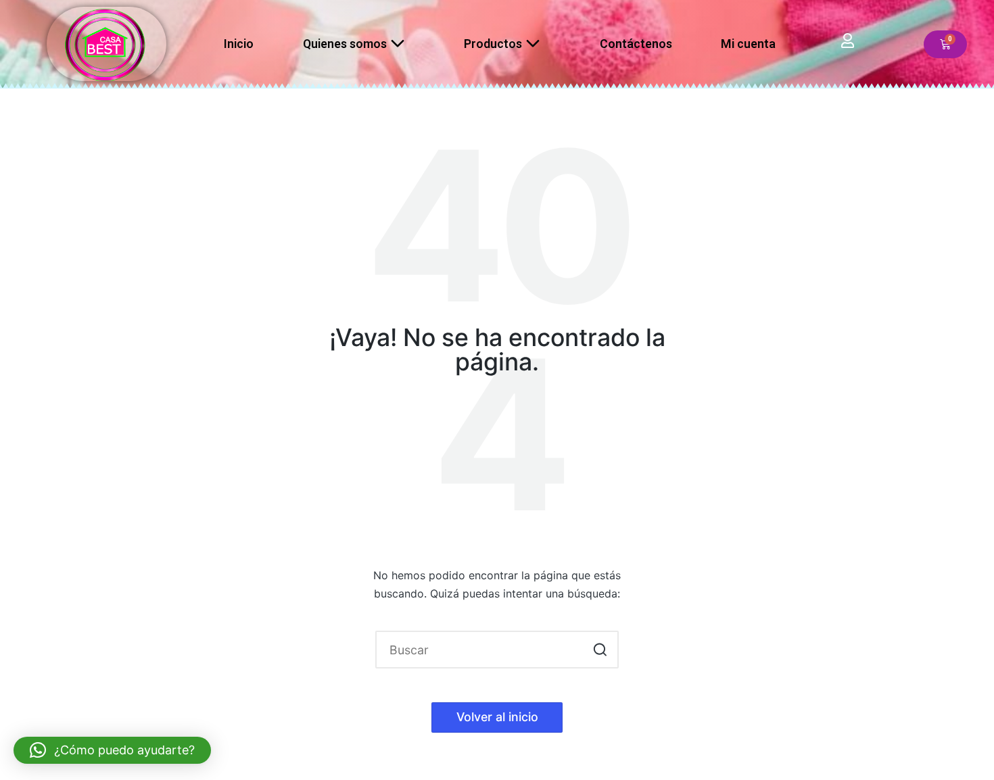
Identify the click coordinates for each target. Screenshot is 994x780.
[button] (600, 649)
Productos (493, 43)
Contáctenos (636, 43)
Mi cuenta (748, 43)
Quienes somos (345, 43)
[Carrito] (945, 44)
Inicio (239, 43)
